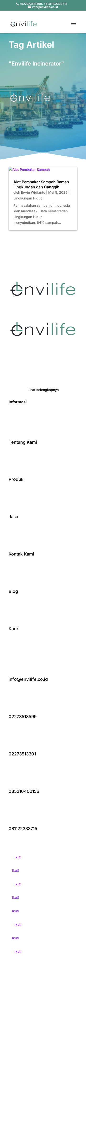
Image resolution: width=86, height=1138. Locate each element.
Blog (13, 591)
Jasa (13, 516)
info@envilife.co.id (28, 679)
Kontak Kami (21, 553)
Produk (16, 479)
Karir (13, 628)
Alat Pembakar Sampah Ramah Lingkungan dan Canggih (41, 184)
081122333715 (23, 828)
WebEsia (57, 1066)
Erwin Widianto (33, 192)
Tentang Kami (23, 442)
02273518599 (23, 716)
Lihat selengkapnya (43, 390)
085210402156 (24, 791)
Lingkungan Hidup (28, 198)
